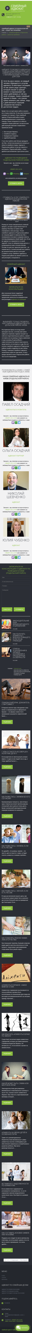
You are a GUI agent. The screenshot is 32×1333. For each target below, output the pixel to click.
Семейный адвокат (7, 1330)
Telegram (26, 173)
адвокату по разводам (19, 299)
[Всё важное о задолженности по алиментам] (16, 1171)
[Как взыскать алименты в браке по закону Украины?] (16, 1022)
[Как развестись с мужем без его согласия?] (16, 784)
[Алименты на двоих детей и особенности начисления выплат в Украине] (16, 1120)
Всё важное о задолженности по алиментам (15, 1185)
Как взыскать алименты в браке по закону (16, 1035)
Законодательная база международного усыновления (21, 623)
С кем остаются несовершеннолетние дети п (15, 753)
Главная (4, 32)
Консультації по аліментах (21, 670)
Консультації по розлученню (22, 671)
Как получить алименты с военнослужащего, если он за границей (21, 637)
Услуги (4, 1277)
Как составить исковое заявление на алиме (16, 1234)
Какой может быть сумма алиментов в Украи (15, 1084)
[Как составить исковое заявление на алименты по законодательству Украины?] (16, 1221)
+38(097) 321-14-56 (13, 17)
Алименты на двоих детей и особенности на (14, 1133)
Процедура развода (19, 673)
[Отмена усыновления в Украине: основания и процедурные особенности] (6, 652)
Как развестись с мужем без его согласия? (16, 798)
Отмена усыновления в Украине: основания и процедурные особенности (20, 653)
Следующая (14, 1260)
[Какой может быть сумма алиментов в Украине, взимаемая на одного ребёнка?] (16, 1071)
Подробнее (7, 722)
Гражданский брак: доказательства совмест (16, 703)
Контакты (4, 1279)
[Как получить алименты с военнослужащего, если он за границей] (6, 637)
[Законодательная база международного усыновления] (6, 624)
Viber (7, 173)
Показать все (17, 668)
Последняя (23, 1260)
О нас (3, 1275)
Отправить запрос (16, 183)
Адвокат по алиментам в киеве (11, 1289)
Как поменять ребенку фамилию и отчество (14, 939)
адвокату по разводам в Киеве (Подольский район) (18, 571)
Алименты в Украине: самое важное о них (14, 986)
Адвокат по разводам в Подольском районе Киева (16, 159)
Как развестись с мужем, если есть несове (15, 847)
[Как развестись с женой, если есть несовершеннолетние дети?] (16, 879)
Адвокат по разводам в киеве (10, 1291)
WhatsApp (16, 173)
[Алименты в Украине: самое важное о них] (16, 973)
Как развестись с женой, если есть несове (15, 892)
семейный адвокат (16, 264)
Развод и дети (18, 674)
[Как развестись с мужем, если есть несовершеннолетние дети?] (16, 834)
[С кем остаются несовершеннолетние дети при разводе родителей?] (16, 739)
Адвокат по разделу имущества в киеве (13, 1293)
